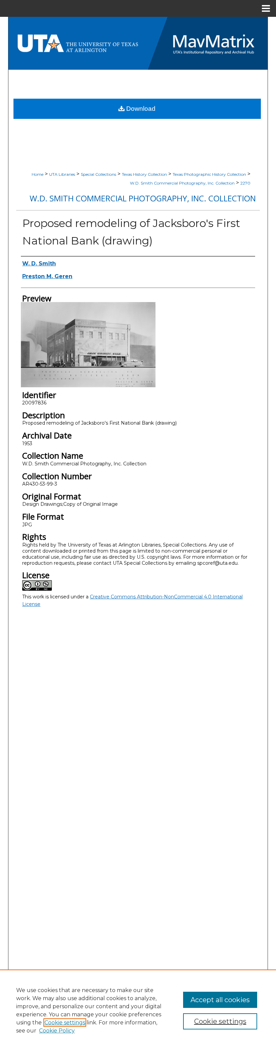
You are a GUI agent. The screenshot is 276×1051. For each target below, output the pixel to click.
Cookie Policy (57, 1030)
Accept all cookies (220, 1000)
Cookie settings (64, 1022)
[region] (138, 1010)
